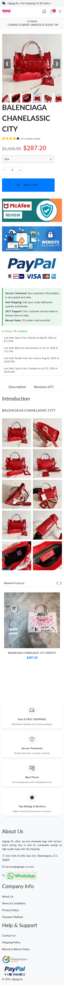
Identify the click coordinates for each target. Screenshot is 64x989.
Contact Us (9, 935)
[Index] (44, 12)
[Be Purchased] (10, 976)
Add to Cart (30, 185)
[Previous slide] (57, 583)
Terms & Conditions (13, 903)
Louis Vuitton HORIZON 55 (34, 976)
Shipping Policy (11, 942)
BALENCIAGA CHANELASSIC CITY (28, 410)
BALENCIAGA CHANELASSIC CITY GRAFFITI (32, 653)
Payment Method (12, 917)
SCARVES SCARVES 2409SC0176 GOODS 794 (33, 25)
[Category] (60, 11)
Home (33, 21)
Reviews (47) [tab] (43, 387)
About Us (7, 896)
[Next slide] (60, 583)
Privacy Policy (10, 910)
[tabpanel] (32, 629)
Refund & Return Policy (16, 949)
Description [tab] (17, 387)
